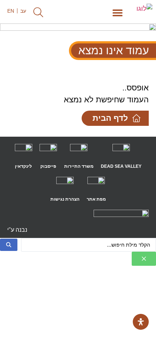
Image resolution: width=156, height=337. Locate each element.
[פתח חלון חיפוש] (38, 12)
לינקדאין (23, 166)
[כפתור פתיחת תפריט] (117, 12)
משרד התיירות (79, 166)
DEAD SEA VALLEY (121, 166)
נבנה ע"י (17, 230)
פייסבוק (48, 166)
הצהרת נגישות (64, 199)
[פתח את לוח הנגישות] (141, 322)
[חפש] (8, 245)
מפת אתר (96, 199)
